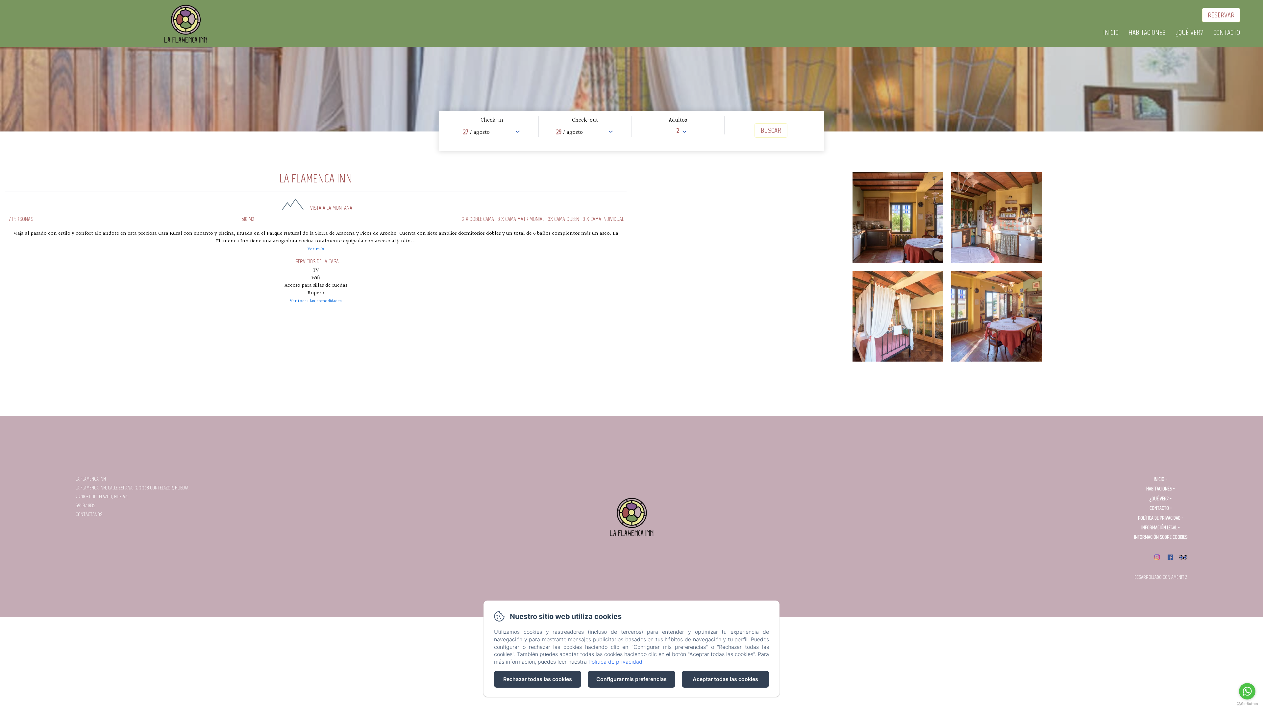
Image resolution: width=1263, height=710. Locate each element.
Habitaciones (1147, 32)
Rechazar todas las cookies (537, 679)
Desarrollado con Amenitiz (1160, 577)
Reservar (1221, 15)
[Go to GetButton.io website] (1247, 703)
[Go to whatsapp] (1247, 691)
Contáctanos (89, 514)
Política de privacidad (1159, 518)
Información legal (1159, 528)
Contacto (1226, 32)
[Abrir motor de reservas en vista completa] (631, 131)
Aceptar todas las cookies (725, 679)
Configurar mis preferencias (631, 679)
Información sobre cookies (1160, 537)
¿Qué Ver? (1189, 32)
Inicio (1111, 32)
